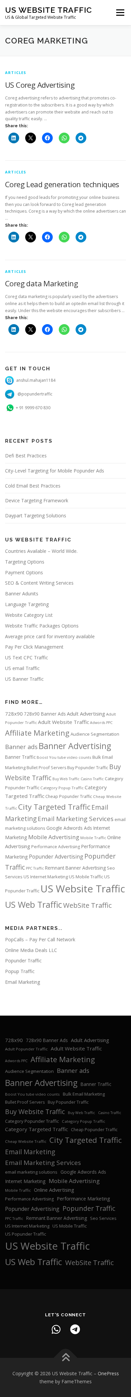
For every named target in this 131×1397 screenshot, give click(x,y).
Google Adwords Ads (69, 828)
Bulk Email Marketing (84, 1094)
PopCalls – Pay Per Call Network (40, 939)
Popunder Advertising (56, 856)
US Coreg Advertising (40, 85)
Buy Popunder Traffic (87, 767)
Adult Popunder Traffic (26, 1048)
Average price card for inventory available (50, 636)
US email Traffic (22, 668)
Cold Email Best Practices (32, 486)
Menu (119, 12)
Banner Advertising (75, 745)
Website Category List (29, 615)
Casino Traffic (92, 779)
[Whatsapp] (56, 1329)
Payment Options (24, 572)
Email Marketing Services (76, 818)
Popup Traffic (20, 971)
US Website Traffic (48, 9)
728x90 (14, 713)
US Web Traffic (33, 904)
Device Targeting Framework (36, 500)
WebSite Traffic (87, 905)
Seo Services (103, 1218)
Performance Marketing (83, 1198)
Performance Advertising (55, 847)
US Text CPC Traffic (26, 657)
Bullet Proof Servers (46, 767)
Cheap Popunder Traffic (68, 796)
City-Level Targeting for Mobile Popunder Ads (54, 470)
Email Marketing (22, 982)
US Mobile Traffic (86, 877)
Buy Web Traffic (66, 779)
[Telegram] (75, 1329)
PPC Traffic (35, 868)
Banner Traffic (20, 757)
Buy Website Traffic (35, 1111)
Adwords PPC (101, 722)
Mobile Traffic (93, 837)
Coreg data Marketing (41, 283)
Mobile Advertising (53, 837)
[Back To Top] (66, 1358)
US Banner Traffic (24, 679)
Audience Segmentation (95, 734)
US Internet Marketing (46, 877)
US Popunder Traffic (25, 1234)
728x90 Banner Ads (45, 714)
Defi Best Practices (26, 455)
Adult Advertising (86, 713)
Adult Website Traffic (63, 722)
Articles (16, 72)
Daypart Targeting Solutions (35, 515)
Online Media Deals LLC (31, 950)
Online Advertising (54, 1189)
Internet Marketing (25, 1181)
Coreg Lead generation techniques (62, 184)
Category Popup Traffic (62, 787)
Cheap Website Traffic (25, 1141)
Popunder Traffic (23, 960)
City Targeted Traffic (54, 807)
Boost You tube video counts (64, 757)
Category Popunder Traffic (32, 1121)
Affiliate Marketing (37, 733)
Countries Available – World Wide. (41, 551)
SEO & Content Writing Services (39, 583)
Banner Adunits (21, 593)
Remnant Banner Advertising (75, 868)
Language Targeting (27, 604)
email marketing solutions (31, 1172)
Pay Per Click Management (34, 647)
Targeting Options (24, 562)
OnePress (108, 1373)
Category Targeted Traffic (36, 1129)
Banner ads (21, 747)
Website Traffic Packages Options (42, 625)
